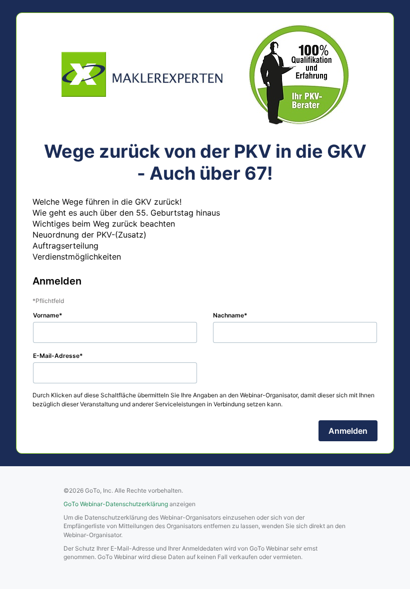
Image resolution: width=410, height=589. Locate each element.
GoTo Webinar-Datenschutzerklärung (116, 504)
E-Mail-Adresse (56, 355)
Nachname (228, 315)
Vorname (46, 315)
